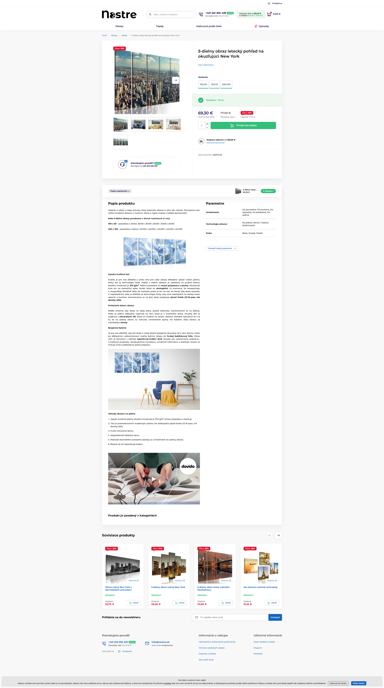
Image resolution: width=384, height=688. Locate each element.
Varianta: (203, 77)
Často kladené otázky (264, 642)
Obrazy (114, 35)
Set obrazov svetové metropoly (261, 587)
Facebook (127, 651)
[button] (175, 80)
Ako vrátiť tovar (206, 659)
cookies (167, 683)
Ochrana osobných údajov (212, 648)
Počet (201, 125)
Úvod (104, 35)
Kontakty (258, 653)
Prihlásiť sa (277, 3)
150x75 (214, 84)
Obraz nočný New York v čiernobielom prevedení (118, 588)
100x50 (203, 84)
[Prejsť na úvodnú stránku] (119, 14)
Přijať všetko (359, 683)
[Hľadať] (150, 14)
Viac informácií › (206, 65)
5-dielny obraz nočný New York (168, 587)
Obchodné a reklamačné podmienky (217, 642)
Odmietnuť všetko (338, 683)
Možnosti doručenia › (216, 143)
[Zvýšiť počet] (207, 124)
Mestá (124, 35)
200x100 (226, 84)
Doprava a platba (207, 653)
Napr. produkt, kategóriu (166, 14)
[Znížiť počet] (207, 127)
